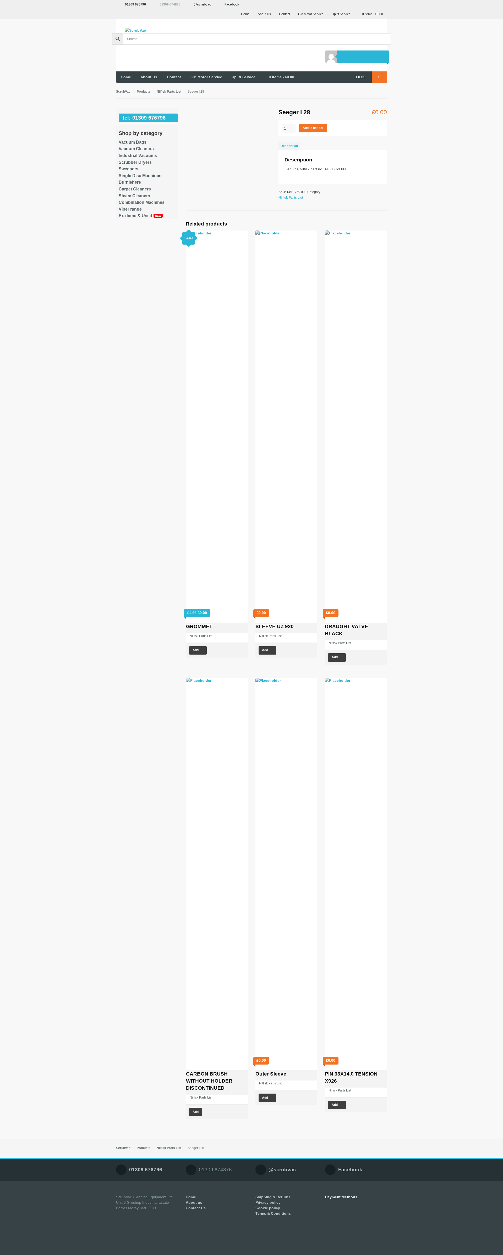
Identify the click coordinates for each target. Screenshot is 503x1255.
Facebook (232, 4)
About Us (264, 14)
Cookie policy (267, 1208)
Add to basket (313, 128)
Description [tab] (289, 146)
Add (196, 1112)
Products (143, 91)
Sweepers (128, 169)
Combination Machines (142, 202)
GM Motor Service (311, 14)
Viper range (130, 209)
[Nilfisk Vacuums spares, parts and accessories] (147, 30)
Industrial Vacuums (138, 155)
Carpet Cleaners (135, 189)
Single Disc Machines (140, 175)
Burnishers (130, 182)
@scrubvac (202, 4)
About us (194, 1202)
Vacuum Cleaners (136, 149)
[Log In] (343, 56)
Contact (284, 14)
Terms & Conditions (273, 1213)
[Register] (355, 56)
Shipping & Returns (273, 1197)
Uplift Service (341, 14)
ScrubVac (123, 91)
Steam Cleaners (134, 196)
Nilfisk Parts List (169, 91)
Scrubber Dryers (135, 162)
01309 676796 (135, 4)
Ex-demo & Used (135, 215)
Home (245, 14)
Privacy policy (268, 1202)
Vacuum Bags (132, 142)
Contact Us (196, 1208)
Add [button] (196, 650)
